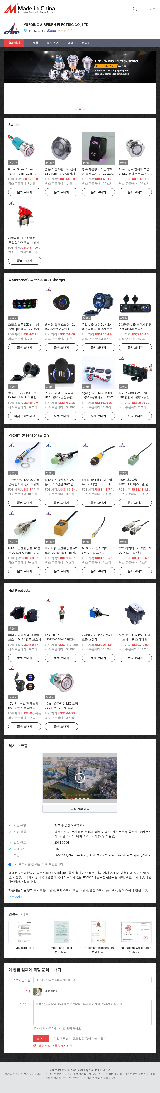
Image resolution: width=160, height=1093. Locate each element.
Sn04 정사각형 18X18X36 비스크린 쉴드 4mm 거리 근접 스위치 (135, 484)
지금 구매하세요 (24, 416)
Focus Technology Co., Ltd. (84, 1070)
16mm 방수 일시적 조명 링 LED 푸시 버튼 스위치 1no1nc (134, 173)
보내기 (41, 1038)
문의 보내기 (24, 192)
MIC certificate (24, 948)
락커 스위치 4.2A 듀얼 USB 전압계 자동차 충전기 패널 (134, 397)
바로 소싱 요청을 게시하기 (52, 1046)
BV (43, 864)
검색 (70, 43)
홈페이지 (14, 43)
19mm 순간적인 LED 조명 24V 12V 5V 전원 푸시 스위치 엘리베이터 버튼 (61, 707)
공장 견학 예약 (80, 809)
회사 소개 (53, 43)
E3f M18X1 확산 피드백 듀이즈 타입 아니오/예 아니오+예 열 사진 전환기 (98, 484)
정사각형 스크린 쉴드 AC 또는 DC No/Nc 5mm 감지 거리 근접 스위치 (61, 552)
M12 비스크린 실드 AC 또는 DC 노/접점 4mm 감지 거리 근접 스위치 (61, 484)
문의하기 (87, 43)
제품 (36, 43)
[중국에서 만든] (30, 8)
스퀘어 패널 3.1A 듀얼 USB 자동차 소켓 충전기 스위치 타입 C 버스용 (60, 397)
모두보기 (14, 897)
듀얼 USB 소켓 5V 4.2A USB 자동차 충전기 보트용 (97, 328)
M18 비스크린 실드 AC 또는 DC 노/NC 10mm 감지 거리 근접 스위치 (24, 552)
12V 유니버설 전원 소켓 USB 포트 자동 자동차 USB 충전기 (23, 707)
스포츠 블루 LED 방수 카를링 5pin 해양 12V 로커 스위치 (23, 328)
